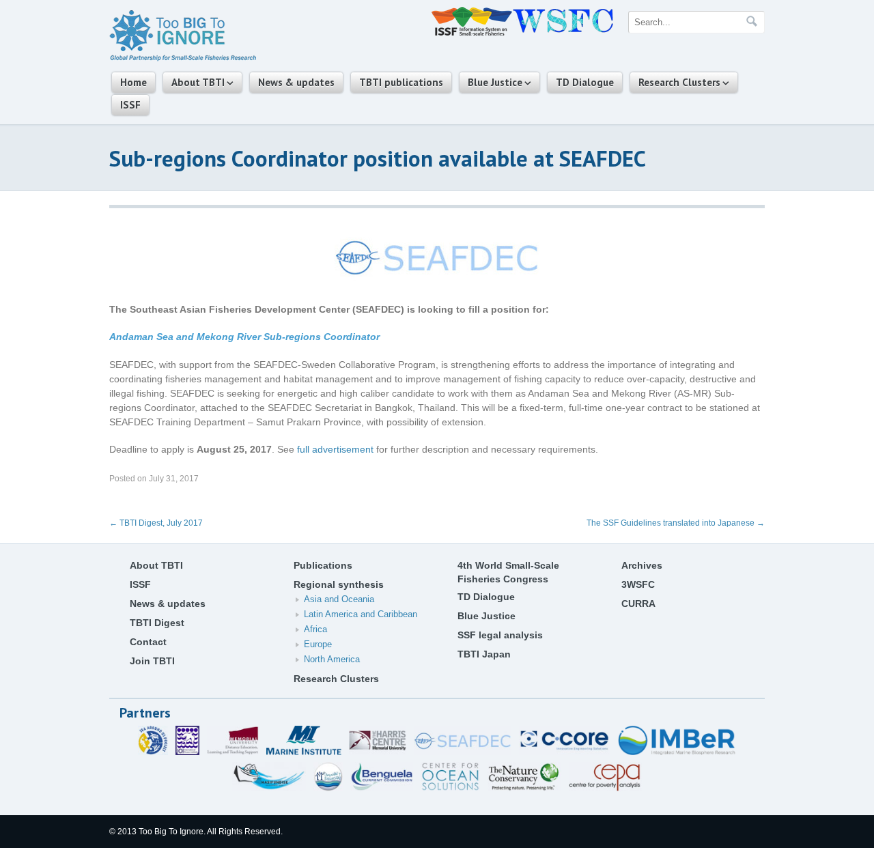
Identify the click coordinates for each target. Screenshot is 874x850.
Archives (641, 565)
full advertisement (335, 449)
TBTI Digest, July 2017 (156, 523)
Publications (323, 565)
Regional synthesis (339, 584)
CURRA (638, 603)
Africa (315, 629)
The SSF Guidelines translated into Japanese (676, 523)
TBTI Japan (484, 654)
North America (332, 659)
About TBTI (198, 82)
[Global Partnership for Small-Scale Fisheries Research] (182, 58)
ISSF (130, 104)
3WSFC (638, 584)
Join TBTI (152, 660)
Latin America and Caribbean (360, 614)
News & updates (296, 82)
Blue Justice (495, 82)
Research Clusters (679, 82)
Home (133, 82)
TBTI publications (401, 82)
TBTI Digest (157, 622)
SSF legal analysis (500, 634)
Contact (148, 641)
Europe (318, 644)
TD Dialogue (585, 82)
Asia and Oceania (339, 599)
